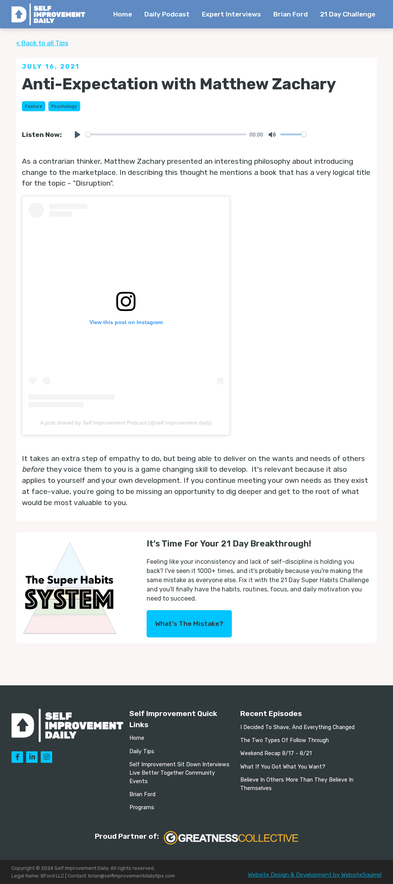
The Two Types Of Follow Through (284, 740)
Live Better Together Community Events (172, 777)
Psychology (64, 106)
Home (122, 14)
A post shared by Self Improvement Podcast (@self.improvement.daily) (126, 423)
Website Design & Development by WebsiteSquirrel (314, 874)
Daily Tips (141, 751)
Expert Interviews (231, 14)
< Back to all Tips (42, 43)
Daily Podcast (167, 14)
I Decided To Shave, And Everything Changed (297, 727)
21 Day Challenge (347, 14)
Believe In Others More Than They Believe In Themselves (296, 784)
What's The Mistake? (189, 623)
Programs (141, 807)
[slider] (166, 134)
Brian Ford (290, 14)
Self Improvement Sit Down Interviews (179, 764)
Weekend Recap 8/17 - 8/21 (276, 753)
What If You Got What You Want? (282, 767)
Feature (33, 106)
